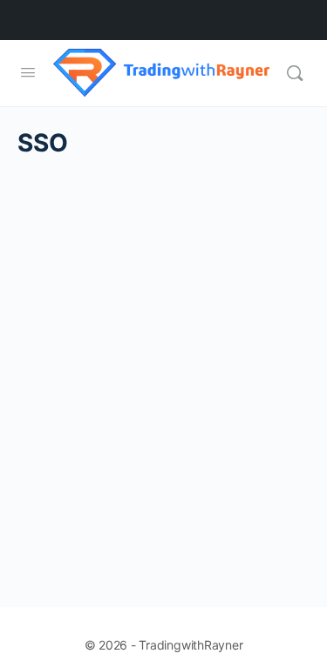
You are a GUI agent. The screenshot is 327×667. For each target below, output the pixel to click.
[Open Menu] (27, 71)
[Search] (294, 73)
